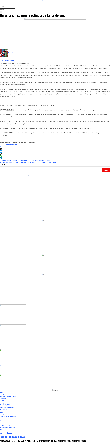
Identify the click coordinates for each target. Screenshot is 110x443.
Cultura (2, 394)
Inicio (1, 392)
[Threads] (55, 154)
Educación (3, 398)
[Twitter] (55, 151)
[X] (55, 149)
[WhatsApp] (55, 156)
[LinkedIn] (55, 158)
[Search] (1, 12)
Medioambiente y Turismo (7, 407)
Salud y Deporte (4, 403)
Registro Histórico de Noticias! (12, 437)
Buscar (2, 165)
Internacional (3, 409)
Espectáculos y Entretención (8, 396)
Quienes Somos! (6, 433)
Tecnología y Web (5, 405)
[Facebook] (55, 147)
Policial (2, 401)
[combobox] (7, 9)
